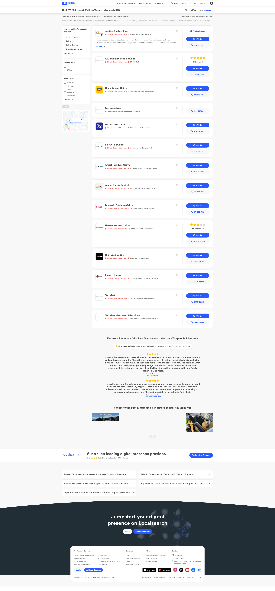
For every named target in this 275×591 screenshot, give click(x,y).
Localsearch (65, 16)
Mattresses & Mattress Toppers (87, 16)
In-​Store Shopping (72, 37)
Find (73, 16)
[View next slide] (154, 436)
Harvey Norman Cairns (152, 375)
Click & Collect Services (74, 49)
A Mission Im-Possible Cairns (152, 396)
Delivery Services (72, 45)
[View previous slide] (150, 436)
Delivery (69, 41)
